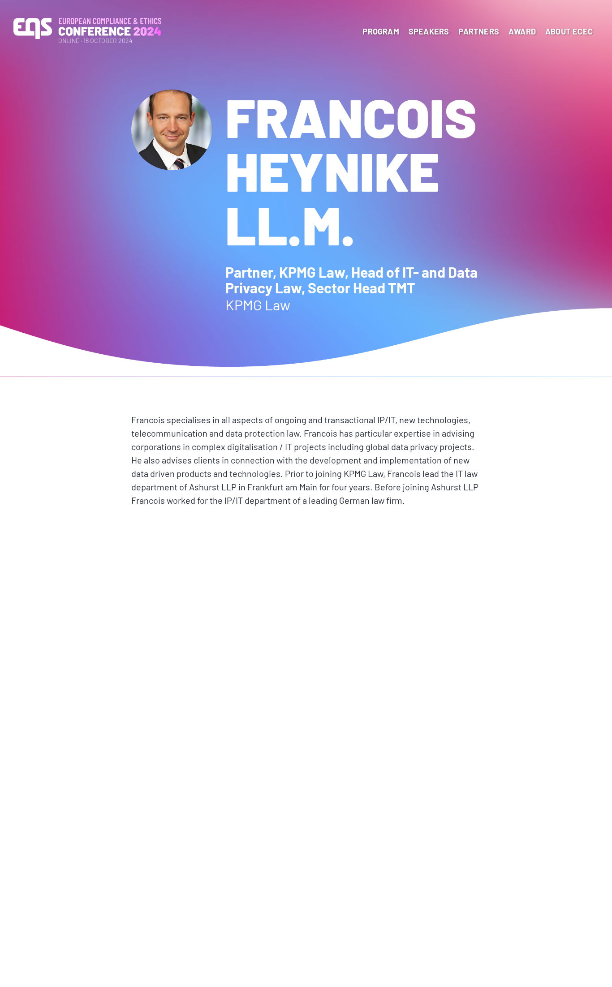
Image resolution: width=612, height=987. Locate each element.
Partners (478, 31)
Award (522, 31)
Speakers (429, 31)
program (380, 31)
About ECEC (569, 31)
